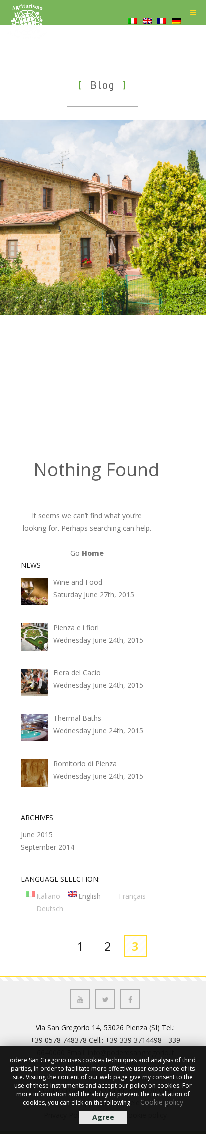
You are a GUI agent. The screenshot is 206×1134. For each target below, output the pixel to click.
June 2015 (37, 834)
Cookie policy (162, 1102)
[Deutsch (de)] (176, 33)
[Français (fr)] (162, 33)
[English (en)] (147, 33)
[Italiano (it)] (133, 33)
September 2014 (47, 847)
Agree (103, 1117)
